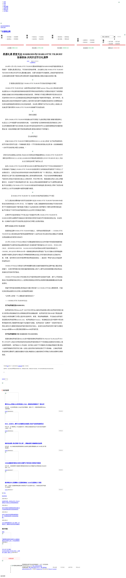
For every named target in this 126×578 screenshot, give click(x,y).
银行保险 (60, 39)
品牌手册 (6, 8)
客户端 (119, 36)
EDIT (28, 61)
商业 (27, 36)
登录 (34, 15)
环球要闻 (16, 39)
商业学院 (41, 39)
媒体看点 (9, 39)
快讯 (5, 3)
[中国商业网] (1, 23)
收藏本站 (7, 26)
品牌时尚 (85, 40)
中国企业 (61, 430)
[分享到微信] (8, 374)
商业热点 (34, 36)
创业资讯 (34, 39)
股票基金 (67, 36)
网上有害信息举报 (37, 566)
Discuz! (50, 569)
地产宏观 (111, 41)
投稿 (64, 17)
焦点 (1, 36)
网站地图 (6, 6)
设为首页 (3, 26)
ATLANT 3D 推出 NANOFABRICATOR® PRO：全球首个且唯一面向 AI (11, 551)
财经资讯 (60, 36)
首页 (5, 1)
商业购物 (111, 43)
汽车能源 (92, 42)
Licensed (54, 569)
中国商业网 (11, 558)
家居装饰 (117, 43)
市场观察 (16, 36)
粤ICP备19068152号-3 (34, 567)
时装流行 (85, 42)
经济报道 (9, 36)
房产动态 (117, 41)
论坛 (5, 5)
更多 (3, 531)
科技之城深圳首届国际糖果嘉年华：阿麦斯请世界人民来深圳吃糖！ (10, 516)
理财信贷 (67, 39)
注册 (95, 15)
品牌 (78, 40)
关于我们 (6, 11)
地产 (103, 41)
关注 (6, 379)
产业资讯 (41, 36)
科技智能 (92, 40)
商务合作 (6, 9)
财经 (52, 36)
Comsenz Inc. (39, 569)
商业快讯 (61, 411)
